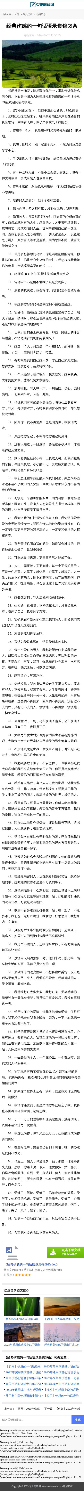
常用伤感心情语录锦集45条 (23, 1378)
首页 (16, 14)
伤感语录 (41, 14)
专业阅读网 (35, 1486)
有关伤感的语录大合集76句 (23, 1384)
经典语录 (27, 14)
